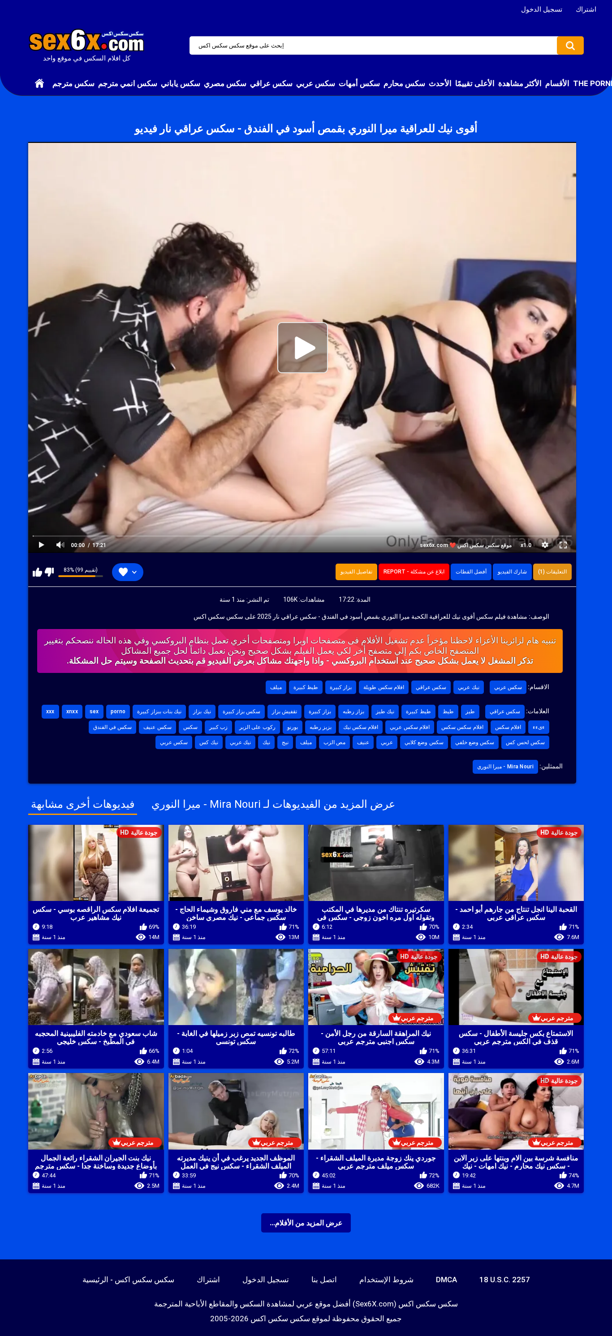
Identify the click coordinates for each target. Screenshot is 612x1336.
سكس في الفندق (112, 727)
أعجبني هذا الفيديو (37, 572)
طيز (470, 711)
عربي (387, 742)
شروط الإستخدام (386, 1279)
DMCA (446, 1279)
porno (118, 711)
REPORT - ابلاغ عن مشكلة (414, 572)
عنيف (363, 742)
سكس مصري (225, 83)
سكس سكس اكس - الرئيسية (128, 1279)
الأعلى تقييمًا (475, 83)
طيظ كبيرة (305, 687)
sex (94, 711)
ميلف (276, 687)
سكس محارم (404, 83)
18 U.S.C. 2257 (504, 1279)
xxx (50, 711)
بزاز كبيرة (341, 687)
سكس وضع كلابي (424, 742)
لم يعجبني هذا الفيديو (49, 572)
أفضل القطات (471, 572)
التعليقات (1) (552, 572)
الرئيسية (39, 83)
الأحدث (440, 83)
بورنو (292, 727)
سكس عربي (315, 83)
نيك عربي (468, 687)
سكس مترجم (73, 83)
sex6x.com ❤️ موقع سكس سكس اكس (466, 545)
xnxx (72, 711)
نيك (266, 742)
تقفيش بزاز (284, 711)
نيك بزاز (202, 711)
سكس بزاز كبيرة (242, 711)
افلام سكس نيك (361, 727)
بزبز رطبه (321, 727)
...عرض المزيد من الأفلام (306, 1223)
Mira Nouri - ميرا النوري (505, 766)
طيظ (448, 711)
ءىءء (539, 727)
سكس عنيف (157, 727)
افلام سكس (508, 727)
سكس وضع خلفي (475, 742)
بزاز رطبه (353, 711)
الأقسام (557, 83)
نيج (285, 742)
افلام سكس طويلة (383, 687)
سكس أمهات (359, 83)
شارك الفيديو (512, 572)
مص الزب (334, 742)
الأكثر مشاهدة (520, 83)
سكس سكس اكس (280, 1318)
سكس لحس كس (525, 742)
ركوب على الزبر (257, 727)
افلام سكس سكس (462, 727)
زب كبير (218, 727)
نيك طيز (385, 711)
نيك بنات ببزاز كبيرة (159, 711)
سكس (190, 727)
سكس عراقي (271, 83)
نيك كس (208, 742)
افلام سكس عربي (410, 727)
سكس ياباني (180, 83)
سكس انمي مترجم (127, 83)
